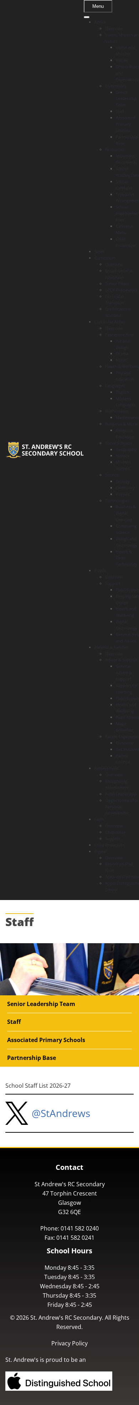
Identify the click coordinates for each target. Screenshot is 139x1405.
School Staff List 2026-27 (38, 1086)
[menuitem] (100, 22)
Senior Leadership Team (41, 1004)
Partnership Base (31, 1058)
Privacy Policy (69, 1343)
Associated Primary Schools (46, 1040)
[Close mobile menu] (86, 17)
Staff (14, 1022)
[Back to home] (44, 450)
